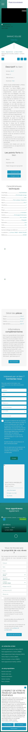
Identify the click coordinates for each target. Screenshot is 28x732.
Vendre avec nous (6, 674)
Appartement (9, 52)
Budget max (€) (7, 586)
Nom (4, 394)
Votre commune (7, 407)
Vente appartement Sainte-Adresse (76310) (13, 654)
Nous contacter (5, 681)
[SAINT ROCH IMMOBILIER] (17, 4)
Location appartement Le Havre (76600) (12, 649)
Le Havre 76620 (18, 52)
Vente (3, 52)
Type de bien (5, 577)
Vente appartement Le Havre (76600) (11, 651)
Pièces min (5, 594)
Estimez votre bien (6, 671)
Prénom (5, 390)
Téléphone (5, 403)
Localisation (5, 581)
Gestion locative (5, 679)
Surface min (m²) (7, 590)
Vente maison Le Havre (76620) (9, 656)
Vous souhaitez (5, 410)
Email (4, 399)
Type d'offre (5, 574)
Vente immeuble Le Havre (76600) (10, 659)
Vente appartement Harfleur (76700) (11, 661)
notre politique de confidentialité (10, 721)
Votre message (7, 416)
